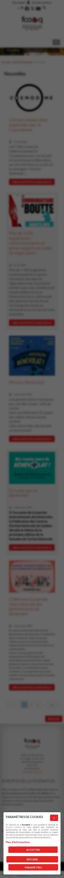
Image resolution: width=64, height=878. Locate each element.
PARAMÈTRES (33, 867)
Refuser (32, 859)
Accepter (33, 849)
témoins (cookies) (13, 827)
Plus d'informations (18, 842)
